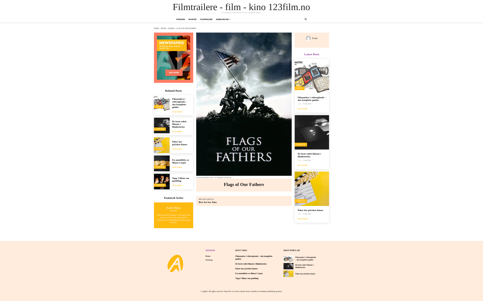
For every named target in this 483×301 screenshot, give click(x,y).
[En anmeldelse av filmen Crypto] (162, 163)
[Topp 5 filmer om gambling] (162, 181)
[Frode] (309, 38)
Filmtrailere (206, 19)
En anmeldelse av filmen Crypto (249, 273)
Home (156, 28)
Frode (314, 38)
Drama (171, 28)
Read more (177, 112)
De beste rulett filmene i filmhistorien (179, 124)
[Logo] (175, 263)
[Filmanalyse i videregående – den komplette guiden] (162, 103)
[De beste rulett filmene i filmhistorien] (162, 125)
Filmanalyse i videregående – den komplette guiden (312, 98)
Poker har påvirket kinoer (179, 143)
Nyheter (192, 19)
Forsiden (180, 19)
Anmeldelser (222, 19)
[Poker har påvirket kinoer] (162, 145)
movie (164, 28)
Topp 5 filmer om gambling (180, 179)
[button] (306, 19)
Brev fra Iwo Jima (208, 202)
